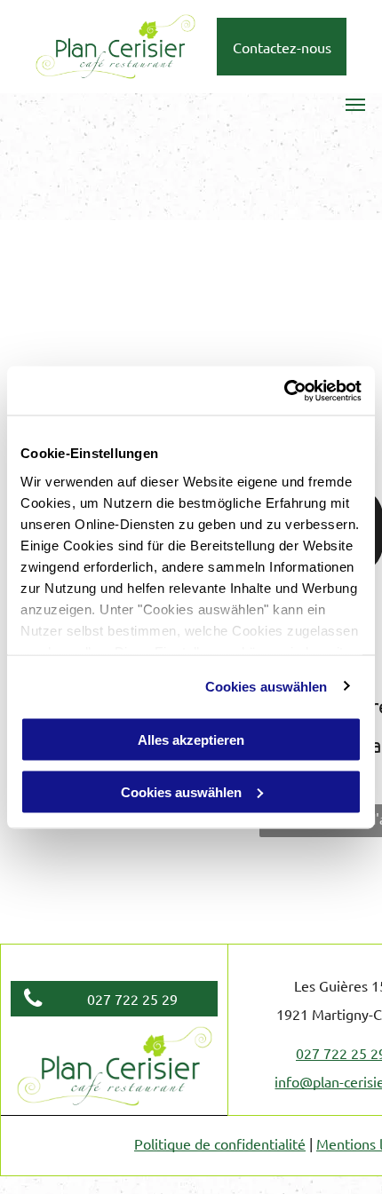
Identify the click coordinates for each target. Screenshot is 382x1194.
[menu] (355, 105)
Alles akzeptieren (191, 739)
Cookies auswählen (266, 685)
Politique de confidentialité (220, 1143)
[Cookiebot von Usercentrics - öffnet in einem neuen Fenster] (284, 390)
